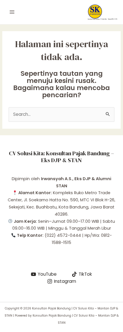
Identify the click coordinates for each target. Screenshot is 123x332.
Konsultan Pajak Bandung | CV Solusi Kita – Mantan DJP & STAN (102, 19)
